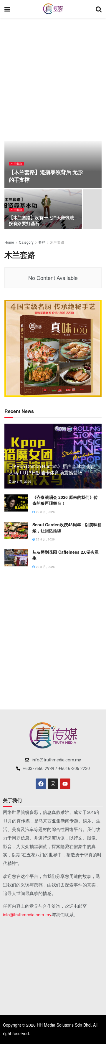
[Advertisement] (53, 77)
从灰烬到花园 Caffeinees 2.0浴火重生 (65, 555)
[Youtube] (65, 784)
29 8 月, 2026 (21, 481)
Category (26, 242)
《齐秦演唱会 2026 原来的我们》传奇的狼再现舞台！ (65, 500)
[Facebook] (41, 784)
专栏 (41, 242)
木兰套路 (16, 163)
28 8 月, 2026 (45, 567)
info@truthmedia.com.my (27, 914)
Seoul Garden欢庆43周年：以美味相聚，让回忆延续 (67, 527)
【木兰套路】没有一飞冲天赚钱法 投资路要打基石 (41, 220)
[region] (53, 348)
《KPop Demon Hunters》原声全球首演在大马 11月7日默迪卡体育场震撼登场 (52, 469)
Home (9, 242)
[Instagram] (53, 784)
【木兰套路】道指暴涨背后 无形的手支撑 (46, 175)
